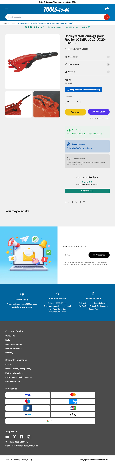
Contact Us (10, 336)
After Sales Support (13, 344)
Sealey (13, 23)
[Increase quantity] (77, 101)
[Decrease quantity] (68, 101)
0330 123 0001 (61, 303)
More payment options (99, 118)
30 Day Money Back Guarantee (18, 377)
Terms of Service (12, 460)
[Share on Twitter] (76, 202)
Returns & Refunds (13, 349)
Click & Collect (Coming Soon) (18, 369)
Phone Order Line (12, 381)
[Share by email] (84, 202)
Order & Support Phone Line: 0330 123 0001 (57, 2)
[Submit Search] (107, 17)
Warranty (9, 353)
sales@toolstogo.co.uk (62, 306)
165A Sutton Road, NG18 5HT (25, 446)
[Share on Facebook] (72, 202)
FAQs (7, 340)
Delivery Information (14, 373)
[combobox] (54, 17)
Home (4, 23)
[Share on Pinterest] (80, 202)
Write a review (87, 191)
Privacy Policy (26, 460)
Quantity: (68, 96)
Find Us (8, 364)
